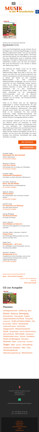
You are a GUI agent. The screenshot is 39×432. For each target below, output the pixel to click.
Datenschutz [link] (20, 430)
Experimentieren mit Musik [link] (13, 319)
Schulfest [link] (30, 341)
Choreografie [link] (18, 316)
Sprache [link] (18, 345)
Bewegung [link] (23, 314)
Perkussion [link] (24, 339)
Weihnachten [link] (27, 353)
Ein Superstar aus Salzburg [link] (13, 205)
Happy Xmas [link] (8, 234)
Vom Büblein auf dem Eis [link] (12, 224)
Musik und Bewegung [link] (11, 339)
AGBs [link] (19, 428)
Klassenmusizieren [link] (22, 329)
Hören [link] (14, 324)
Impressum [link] (19, 425)
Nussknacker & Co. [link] (10, 254)
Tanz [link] (23, 348)
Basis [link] (29, 310)
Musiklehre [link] (31, 336)
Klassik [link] (5, 331)
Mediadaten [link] (19, 423)
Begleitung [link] (14, 313)
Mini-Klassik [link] (20, 334)
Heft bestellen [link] (27, 142)
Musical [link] (22, 336)
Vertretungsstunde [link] (10, 350)
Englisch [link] (27, 316)
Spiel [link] (13, 345)
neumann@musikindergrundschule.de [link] (19, 403)
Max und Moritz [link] (8, 334)
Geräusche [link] (6, 321)
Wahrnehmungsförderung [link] (11, 353)
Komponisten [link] (14, 331)
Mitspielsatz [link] (30, 334)
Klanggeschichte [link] (8, 329)
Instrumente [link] (23, 324)
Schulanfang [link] (21, 341)
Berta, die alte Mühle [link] (11, 184)
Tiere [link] (28, 348)
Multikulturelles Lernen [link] (11, 336)
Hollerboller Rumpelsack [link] (12, 175)
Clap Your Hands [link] (9, 165)
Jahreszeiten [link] (21, 326)
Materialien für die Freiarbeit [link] (14, 155)
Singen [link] (6, 345)
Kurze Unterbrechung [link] (28, 331)
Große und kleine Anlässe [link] (21, 321)
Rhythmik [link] (7, 341)
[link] (19, 9)
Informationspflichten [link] (19, 426)
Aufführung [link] (23, 311)
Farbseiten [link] (29, 318)
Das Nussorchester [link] (10, 216)
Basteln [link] (6, 314)
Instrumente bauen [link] (9, 326)
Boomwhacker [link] (8, 316)
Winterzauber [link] (8, 194)
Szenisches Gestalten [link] (11, 348)
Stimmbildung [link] (27, 345)
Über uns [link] (19, 421)
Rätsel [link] (14, 341)
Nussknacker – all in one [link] (12, 244)
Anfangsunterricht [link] (10, 311)
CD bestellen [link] (28, 147)
